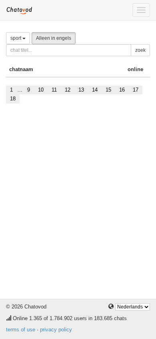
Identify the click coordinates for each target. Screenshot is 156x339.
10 (41, 90)
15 (108, 90)
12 (67, 90)
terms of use (20, 330)
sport (16, 38)
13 (81, 90)
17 (135, 90)
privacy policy (56, 330)
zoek (140, 50)
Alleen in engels (53, 38)
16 (122, 90)
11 (54, 90)
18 (13, 99)
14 (95, 90)
